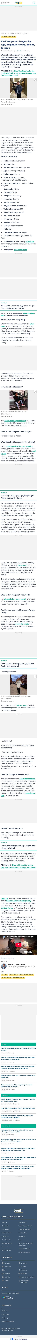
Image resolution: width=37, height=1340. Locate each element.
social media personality (15, 420)
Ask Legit (10, 33)
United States (7, 908)
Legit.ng (4, 898)
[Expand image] (35, 79)
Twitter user (21, 705)
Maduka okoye (6, 977)
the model (22, 565)
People (3, 1134)
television (30, 241)
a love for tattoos (27, 778)
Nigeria (3, 1080)
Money (3, 1089)
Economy (4, 1153)
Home (3, 33)
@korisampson (20, 249)
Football (4, 1171)
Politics (3, 1053)
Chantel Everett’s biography (18, 900)
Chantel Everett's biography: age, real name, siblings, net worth (18, 866)
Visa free (4, 974)
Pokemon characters (26, 974)
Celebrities (4, 1143)
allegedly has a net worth (15, 599)
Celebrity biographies (21, 33)
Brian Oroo (19, 50)
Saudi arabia (14, 974)
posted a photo (22, 624)
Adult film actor (18, 977)
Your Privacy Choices (20, 1339)
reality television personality (20, 446)
